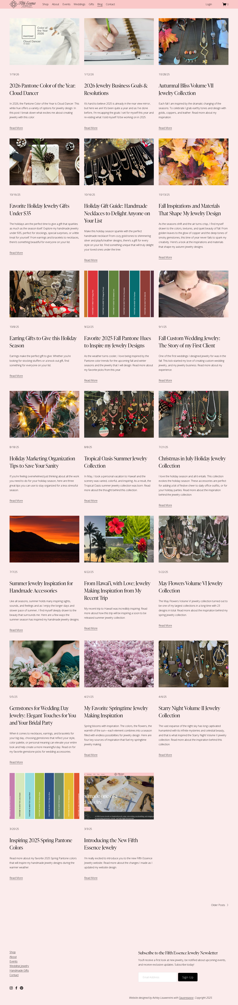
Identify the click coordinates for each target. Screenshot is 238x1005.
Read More (16, 128)
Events (66, 4)
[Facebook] (16, 988)
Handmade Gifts (19, 970)
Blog (99, 4)
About (55, 4)
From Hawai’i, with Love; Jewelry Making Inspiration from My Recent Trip (117, 590)
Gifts (91, 4)
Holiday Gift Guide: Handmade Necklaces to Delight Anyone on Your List (117, 213)
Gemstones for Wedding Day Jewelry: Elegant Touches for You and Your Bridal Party (43, 715)
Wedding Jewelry (19, 966)
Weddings (79, 4)
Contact (110, 4)
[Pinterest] (21, 988)
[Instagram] (11, 988)
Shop (45, 4)
